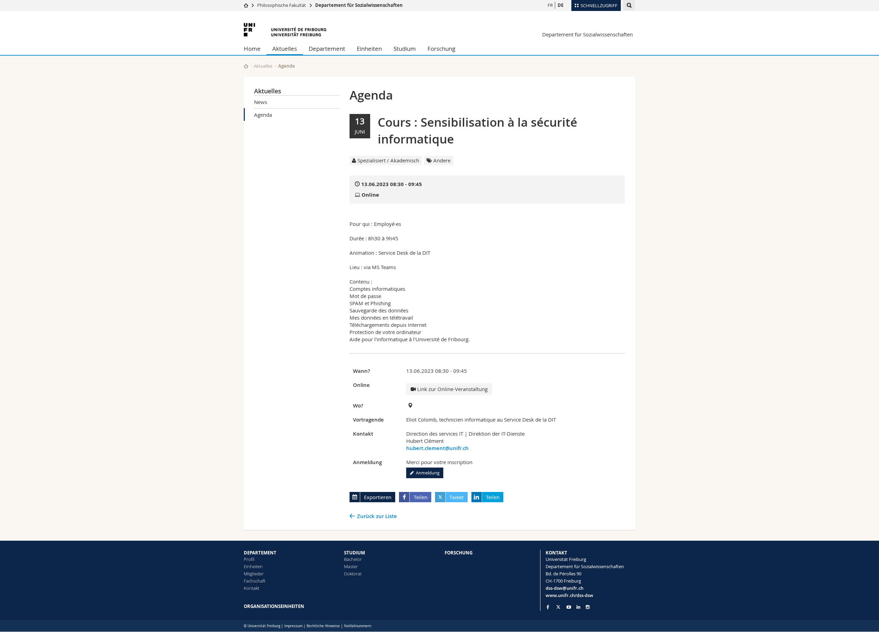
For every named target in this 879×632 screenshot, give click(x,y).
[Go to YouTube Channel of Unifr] (569, 607)
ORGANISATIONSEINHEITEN (274, 606)
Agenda (263, 114)
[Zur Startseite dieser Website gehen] (246, 66)
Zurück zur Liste (377, 516)
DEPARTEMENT (260, 553)
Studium (404, 49)
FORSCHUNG (458, 553)
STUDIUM (354, 553)
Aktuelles (284, 49)
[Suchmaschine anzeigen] (629, 5)
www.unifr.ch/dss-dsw (569, 595)
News (260, 102)
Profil (249, 559)
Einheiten (369, 49)
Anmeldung (427, 473)
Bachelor (353, 559)
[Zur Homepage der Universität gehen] (285, 29)
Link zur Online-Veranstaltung (452, 389)
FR (550, 5)
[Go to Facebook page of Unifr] (548, 607)
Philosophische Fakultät (281, 5)
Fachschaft (254, 581)
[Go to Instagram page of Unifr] (588, 607)
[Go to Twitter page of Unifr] (558, 607)
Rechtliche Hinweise (323, 626)
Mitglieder (254, 574)
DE (560, 5)
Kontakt (251, 588)
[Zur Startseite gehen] (246, 5)
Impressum (293, 626)
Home (252, 49)
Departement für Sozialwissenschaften (359, 5)
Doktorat (353, 574)
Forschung (441, 49)
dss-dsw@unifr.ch (564, 588)
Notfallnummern (357, 626)
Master (351, 566)
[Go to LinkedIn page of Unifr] (578, 607)
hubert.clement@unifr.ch (437, 448)
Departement (327, 49)
